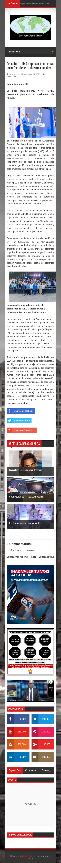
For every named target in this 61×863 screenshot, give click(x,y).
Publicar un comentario (22, 550)
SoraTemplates (28, 856)
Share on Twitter (22, 420)
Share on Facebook (23, 411)
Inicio (33, 557)
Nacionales (11, 77)
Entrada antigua (46, 557)
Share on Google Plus (24, 430)
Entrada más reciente (17, 557)
